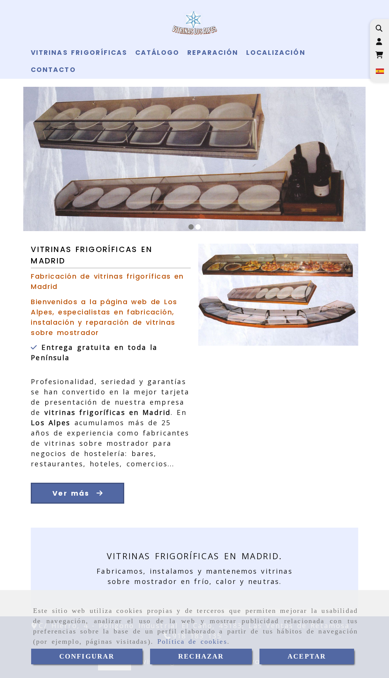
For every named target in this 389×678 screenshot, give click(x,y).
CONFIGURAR (87, 656)
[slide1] (191, 227)
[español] (379, 70)
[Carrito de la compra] (379, 55)
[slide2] (198, 227)
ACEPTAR (307, 656)
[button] (379, 41)
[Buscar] (379, 28)
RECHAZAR (201, 656)
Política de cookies (192, 641)
